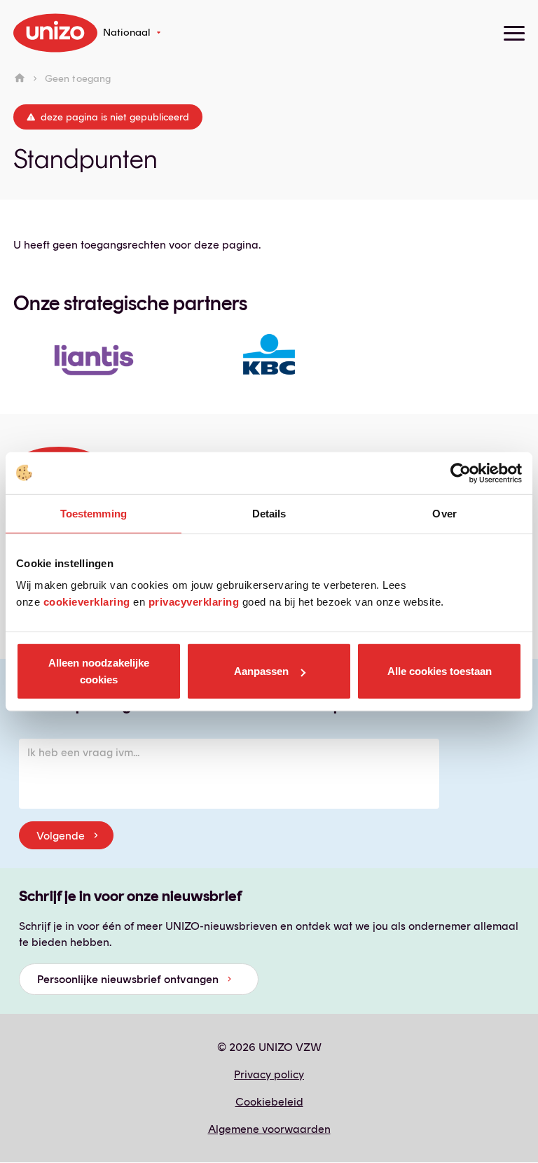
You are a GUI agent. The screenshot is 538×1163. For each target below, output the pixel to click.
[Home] (19, 78)
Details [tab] (269, 513)
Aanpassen (261, 671)
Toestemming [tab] (93, 513)
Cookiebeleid (269, 1101)
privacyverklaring (194, 602)
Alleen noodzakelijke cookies (98, 671)
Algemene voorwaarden (269, 1129)
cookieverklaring (86, 602)
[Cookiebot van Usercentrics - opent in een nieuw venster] (460, 472)
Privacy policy (269, 1074)
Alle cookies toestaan (439, 671)
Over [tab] (444, 513)
